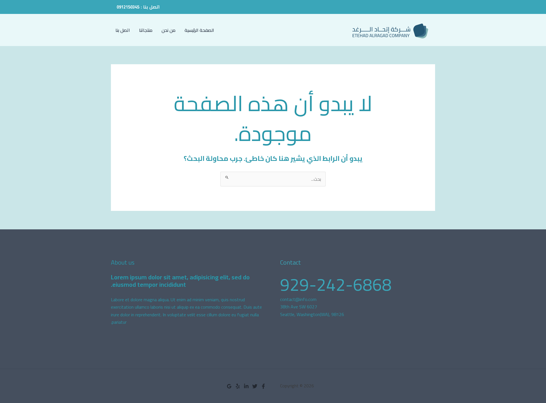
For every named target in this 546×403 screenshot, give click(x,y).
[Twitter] (254, 386)
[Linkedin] (246, 386)
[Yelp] (237, 386)
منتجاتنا (145, 30)
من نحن (168, 30)
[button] (138, 7)
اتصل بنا (122, 30)
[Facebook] (263, 386)
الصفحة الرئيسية (199, 30)
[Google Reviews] (229, 386)
